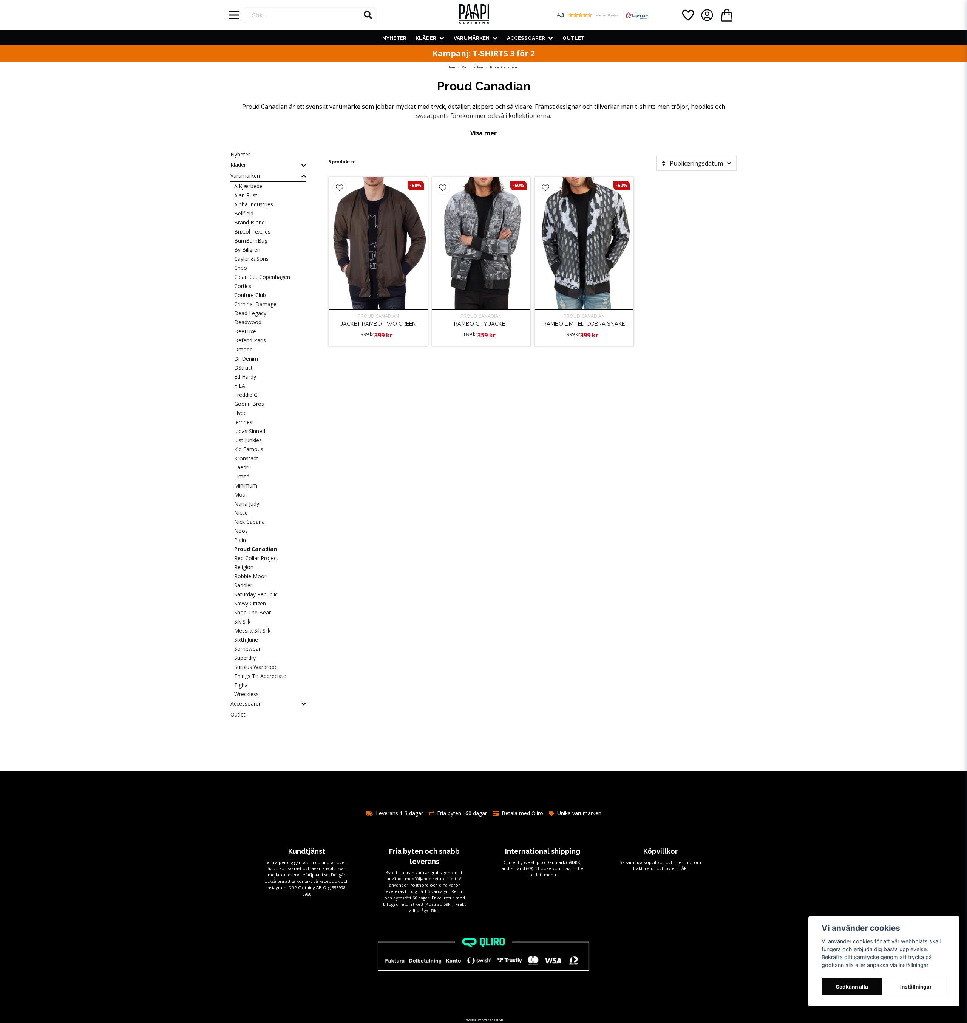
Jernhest (244, 422)
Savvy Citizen (250, 603)
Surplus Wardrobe (256, 666)
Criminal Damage (255, 304)
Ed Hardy (245, 376)
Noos (241, 530)
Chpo (240, 267)
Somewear (247, 648)
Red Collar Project (256, 558)
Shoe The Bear (252, 612)
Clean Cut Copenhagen (262, 276)
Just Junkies (248, 440)
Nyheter (394, 38)
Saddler (243, 585)
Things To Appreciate (260, 675)
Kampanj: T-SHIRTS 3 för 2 (484, 53)
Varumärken (472, 38)
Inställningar (916, 987)
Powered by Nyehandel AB (484, 1019)
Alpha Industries (253, 204)
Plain (240, 539)
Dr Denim (246, 358)
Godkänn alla (852, 987)
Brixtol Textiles (252, 231)
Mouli (241, 494)
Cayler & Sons (251, 258)
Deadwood (247, 322)
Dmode (243, 349)
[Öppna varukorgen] (727, 15)
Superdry (245, 657)
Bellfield (243, 213)
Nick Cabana (249, 521)
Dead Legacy (250, 313)
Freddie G (246, 394)
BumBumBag (250, 240)
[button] (368, 15)
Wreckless (246, 694)
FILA (239, 385)
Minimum (245, 485)
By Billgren (247, 249)
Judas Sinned (249, 431)
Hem (451, 67)
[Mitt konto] (707, 15)
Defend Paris (250, 340)
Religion (243, 567)
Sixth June (246, 639)
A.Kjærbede (248, 186)
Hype (240, 412)
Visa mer (483, 133)
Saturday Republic (256, 594)
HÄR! (683, 868)
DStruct (243, 367)
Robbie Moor (250, 576)
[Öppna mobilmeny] (234, 15)
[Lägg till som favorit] (687, 15)
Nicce (241, 512)
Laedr (241, 467)
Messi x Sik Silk (252, 630)
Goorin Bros (249, 403)
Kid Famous (248, 449)
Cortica (243, 285)
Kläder (426, 38)
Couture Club (250, 295)
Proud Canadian (255, 549)
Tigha (241, 685)
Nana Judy (246, 503)
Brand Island (249, 222)
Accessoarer (526, 38)
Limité (241, 476)
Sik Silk (242, 621)
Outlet (573, 38)
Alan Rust (245, 195)
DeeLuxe (245, 331)
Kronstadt (246, 458)
